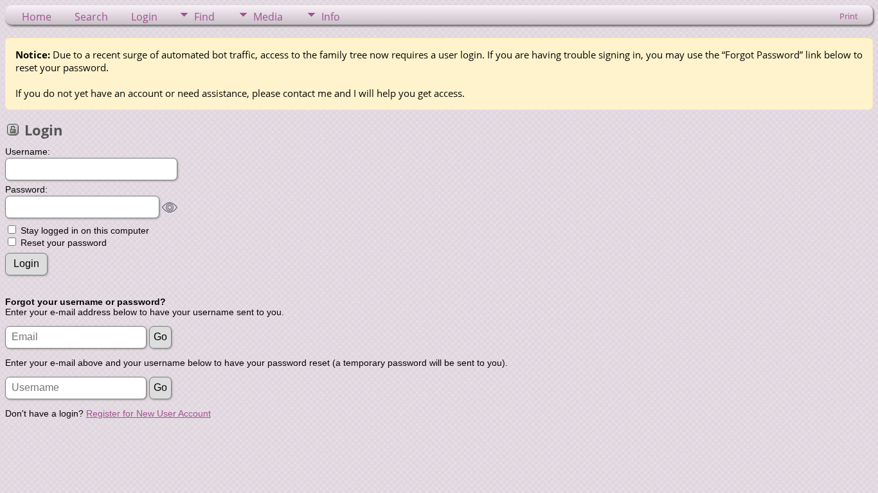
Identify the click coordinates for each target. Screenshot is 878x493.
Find (204, 17)
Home (36, 17)
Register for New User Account (148, 413)
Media (268, 17)
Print (848, 16)
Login (144, 17)
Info (330, 17)
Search (91, 17)
